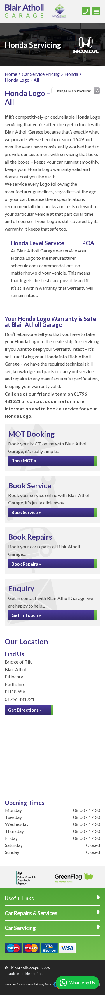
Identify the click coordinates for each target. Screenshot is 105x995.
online (57, 401)
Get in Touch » (26, 615)
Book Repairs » (26, 563)
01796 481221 (19, 699)
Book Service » (26, 512)
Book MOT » (23, 460)
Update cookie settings (25, 973)
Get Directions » (24, 710)
